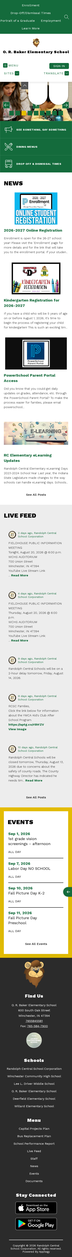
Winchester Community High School (34, 1076)
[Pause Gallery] (36, 105)
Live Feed (34, 1151)
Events (34, 1173)
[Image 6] (42, 113)
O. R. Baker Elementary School (34, 1091)
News (34, 1166)
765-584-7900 (37, 1026)
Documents (34, 1181)
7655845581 (34, 1021)
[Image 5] (36, 113)
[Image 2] (17, 113)
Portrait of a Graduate (17, 20)
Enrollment (31, 5)
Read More (19, 575)
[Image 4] (30, 113)
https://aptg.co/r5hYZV (26, 724)
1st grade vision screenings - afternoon (30, 841)
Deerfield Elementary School (34, 1098)
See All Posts (36, 494)
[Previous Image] (6, 105)
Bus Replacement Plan (34, 1136)
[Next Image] (65, 105)
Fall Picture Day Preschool (22, 920)
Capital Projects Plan (34, 1128)
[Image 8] (54, 113)
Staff (34, 1158)
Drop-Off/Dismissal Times (31, 13)
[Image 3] (24, 113)
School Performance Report (34, 1143)
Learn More (31, 28)
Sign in (59, 66)
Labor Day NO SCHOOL (30, 868)
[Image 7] (48, 113)
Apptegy (44, 1251)
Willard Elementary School (34, 1106)
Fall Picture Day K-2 (27, 893)
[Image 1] (11, 113)
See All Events (36, 944)
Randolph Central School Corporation (34, 1069)
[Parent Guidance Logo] (58, 93)
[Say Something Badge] (37, 93)
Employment (51, 20)
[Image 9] (60, 113)
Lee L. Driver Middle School (34, 1083)
